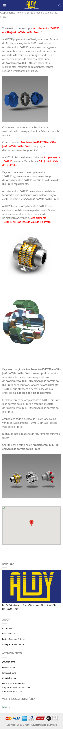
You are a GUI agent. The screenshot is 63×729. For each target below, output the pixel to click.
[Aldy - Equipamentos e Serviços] (31, 5)
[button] (31, 523)
